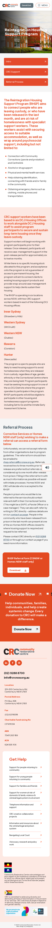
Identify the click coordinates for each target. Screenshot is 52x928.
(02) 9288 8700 (14, 673)
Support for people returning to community (23, 768)
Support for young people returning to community (20, 778)
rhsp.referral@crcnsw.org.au (18, 462)
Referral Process (14, 82)
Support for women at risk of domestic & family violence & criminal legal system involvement (24, 795)
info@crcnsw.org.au (16, 677)
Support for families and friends (23, 786)
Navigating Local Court (19, 835)
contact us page (19, 514)
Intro (8, 61)
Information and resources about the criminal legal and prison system (24, 826)
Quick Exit (26, 5)
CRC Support (13, 71)
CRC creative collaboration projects (21, 815)
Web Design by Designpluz (24, 926)
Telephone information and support (21, 805)
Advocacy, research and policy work (23, 843)
